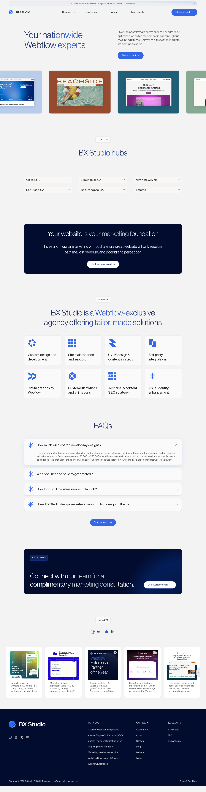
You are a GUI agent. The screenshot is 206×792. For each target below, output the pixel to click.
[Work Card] (77, 92)
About (114, 12)
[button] (68, 12)
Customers (91, 12)
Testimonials (137, 12)
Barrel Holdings (63, 781)
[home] (32, 12)
